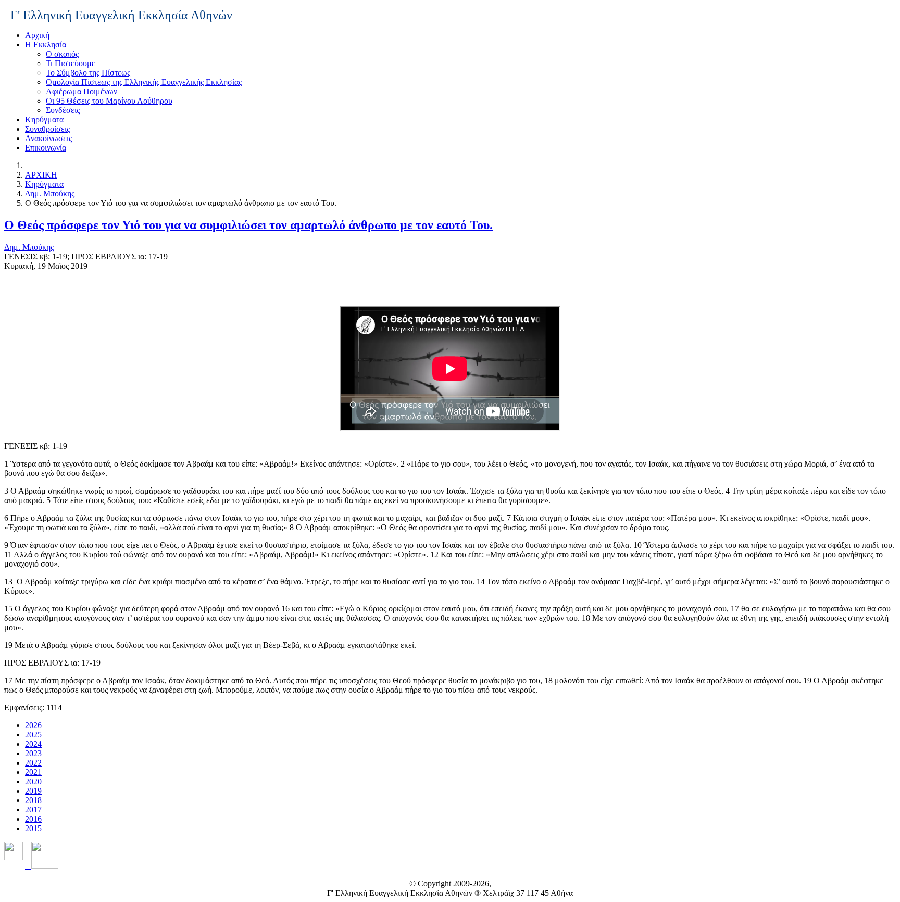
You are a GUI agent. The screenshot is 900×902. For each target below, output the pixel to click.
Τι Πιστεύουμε (70, 63)
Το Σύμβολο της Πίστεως (88, 72)
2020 (33, 781)
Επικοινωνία (45, 147)
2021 (33, 772)
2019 (33, 790)
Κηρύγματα (44, 119)
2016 (33, 819)
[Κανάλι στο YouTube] (41, 865)
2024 (33, 744)
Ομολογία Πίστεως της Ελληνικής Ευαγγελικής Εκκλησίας (144, 82)
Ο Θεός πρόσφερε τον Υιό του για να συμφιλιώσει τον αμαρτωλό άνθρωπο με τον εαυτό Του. (248, 225)
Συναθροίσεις (47, 128)
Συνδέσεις (63, 110)
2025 (33, 734)
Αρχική (37, 35)
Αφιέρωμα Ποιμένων (81, 91)
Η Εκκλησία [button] (45, 44)
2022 (33, 762)
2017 (33, 809)
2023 (33, 753)
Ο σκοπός (62, 53)
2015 (33, 828)
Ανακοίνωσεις (48, 138)
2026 (33, 725)
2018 (33, 800)
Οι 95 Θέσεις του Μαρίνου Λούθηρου (109, 100)
